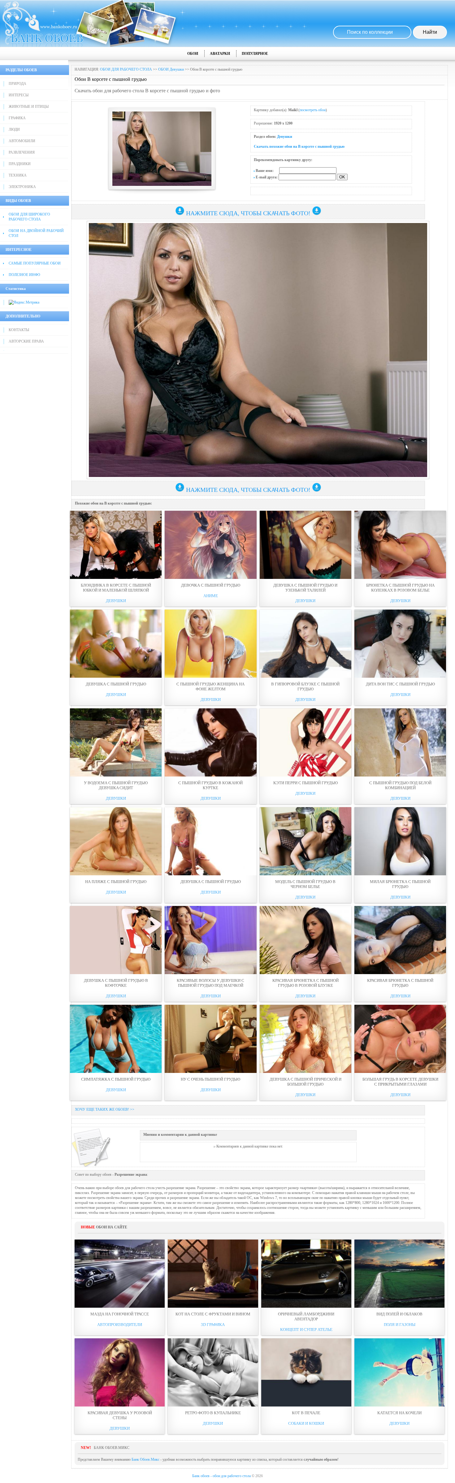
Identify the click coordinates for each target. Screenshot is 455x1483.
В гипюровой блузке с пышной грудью (305, 686)
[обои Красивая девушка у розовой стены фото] (120, 1372)
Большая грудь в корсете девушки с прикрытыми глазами (400, 1082)
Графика (17, 118)
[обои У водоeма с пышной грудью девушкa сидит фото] (116, 742)
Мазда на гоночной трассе (119, 1314)
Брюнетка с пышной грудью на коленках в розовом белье (400, 588)
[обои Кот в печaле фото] (306, 1372)
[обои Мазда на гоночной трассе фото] (120, 1274)
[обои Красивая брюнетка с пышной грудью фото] (400, 940)
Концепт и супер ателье (306, 1329)
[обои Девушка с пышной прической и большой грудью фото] (305, 1039)
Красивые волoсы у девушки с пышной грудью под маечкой (210, 983)
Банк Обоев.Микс (145, 1459)
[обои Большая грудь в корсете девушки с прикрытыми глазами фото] (400, 1039)
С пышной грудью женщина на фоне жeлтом (210, 686)
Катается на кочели (399, 1413)
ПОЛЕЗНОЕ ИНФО (24, 275)
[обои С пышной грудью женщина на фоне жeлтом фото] (210, 644)
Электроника (22, 187)
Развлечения (22, 152)
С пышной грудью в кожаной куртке (210, 785)
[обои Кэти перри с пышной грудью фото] (305, 742)
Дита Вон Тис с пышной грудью (400, 684)
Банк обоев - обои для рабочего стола (221, 1476)
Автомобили (22, 141)
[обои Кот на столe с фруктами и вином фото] (213, 1274)
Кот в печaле (306, 1413)
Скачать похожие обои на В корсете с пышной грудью (299, 146)
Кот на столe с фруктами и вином (213, 1314)
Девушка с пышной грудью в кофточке (116, 983)
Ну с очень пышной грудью (210, 1079)
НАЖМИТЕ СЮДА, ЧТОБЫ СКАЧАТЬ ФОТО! (248, 213)
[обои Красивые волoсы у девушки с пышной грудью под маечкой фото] (210, 940)
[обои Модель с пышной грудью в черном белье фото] (305, 841)
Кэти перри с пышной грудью (305, 783)
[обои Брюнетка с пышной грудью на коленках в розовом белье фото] (400, 545)
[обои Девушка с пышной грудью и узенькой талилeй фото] (305, 545)
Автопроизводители (119, 1324)
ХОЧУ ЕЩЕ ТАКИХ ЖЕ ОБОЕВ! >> (104, 1109)
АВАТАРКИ (220, 53)
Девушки (284, 136)
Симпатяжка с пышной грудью (115, 1079)
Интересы (18, 95)
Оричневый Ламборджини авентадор (306, 1316)
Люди (14, 129)
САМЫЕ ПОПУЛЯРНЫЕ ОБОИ (35, 263)
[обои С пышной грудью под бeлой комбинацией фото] (400, 742)
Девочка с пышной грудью (210, 585)
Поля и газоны (399, 1324)
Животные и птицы (29, 106)
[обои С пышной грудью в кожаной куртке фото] (210, 742)
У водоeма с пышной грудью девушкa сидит (116, 785)
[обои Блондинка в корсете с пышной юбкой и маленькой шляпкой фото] (116, 545)
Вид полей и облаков (399, 1314)
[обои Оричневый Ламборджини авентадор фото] (306, 1274)
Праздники (20, 164)
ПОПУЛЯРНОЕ (255, 53)
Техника (18, 175)
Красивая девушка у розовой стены (120, 1415)
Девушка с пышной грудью (116, 684)
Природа (17, 83)
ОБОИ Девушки (171, 69)
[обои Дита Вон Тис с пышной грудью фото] (400, 644)
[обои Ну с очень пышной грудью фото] (210, 1039)
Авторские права (26, 341)
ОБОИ (192, 53)
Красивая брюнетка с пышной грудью (400, 983)
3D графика (213, 1324)
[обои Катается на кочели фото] (399, 1372)
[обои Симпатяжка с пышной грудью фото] (116, 1039)
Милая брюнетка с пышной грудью (400, 884)
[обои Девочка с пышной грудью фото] (210, 545)
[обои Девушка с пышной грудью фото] (116, 644)
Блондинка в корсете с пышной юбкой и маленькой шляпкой (116, 588)
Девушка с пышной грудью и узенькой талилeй (305, 588)
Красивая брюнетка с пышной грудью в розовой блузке (305, 983)
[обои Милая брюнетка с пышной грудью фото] (400, 841)
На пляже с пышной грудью (115, 881)
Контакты (19, 330)
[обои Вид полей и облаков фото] (399, 1274)
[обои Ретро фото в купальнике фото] (213, 1372)
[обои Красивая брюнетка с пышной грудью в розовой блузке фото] (305, 940)
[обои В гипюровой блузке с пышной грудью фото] (305, 644)
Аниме (210, 595)
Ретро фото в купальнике (213, 1413)
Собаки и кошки (306, 1423)
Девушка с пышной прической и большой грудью (305, 1082)
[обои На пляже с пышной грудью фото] (116, 841)
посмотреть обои (313, 110)
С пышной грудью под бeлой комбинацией (400, 785)
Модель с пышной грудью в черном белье (305, 884)
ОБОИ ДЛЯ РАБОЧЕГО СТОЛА (126, 69)
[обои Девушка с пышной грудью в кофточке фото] (116, 940)
